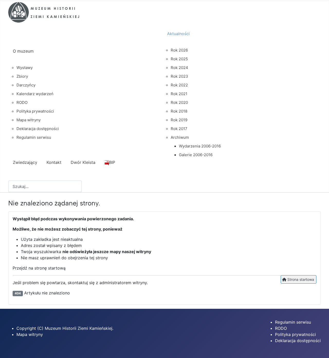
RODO (281, 328)
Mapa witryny (29, 334)
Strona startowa (300, 279)
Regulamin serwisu (293, 322)
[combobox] (45, 186)
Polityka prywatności (295, 334)
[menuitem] (85, 55)
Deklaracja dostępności (298, 340)
